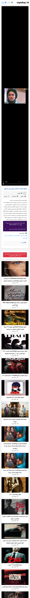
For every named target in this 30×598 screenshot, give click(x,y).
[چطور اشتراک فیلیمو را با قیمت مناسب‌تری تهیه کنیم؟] (15, 409)
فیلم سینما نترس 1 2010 (15, 494)
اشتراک (14, 196)
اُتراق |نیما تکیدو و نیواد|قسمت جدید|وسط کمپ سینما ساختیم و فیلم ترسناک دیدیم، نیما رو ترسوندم (15, 446)
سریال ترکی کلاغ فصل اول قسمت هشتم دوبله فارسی (15, 587)
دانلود (22, 196)
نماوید (19, 193)
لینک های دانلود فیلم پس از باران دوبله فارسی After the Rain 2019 (15, 224)
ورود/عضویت (12, 256)
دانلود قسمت (22, 235)
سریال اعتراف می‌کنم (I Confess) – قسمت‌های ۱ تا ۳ (15, 375)
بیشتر (6, 196)
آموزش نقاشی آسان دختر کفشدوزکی (15, 397)
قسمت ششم (7, 235)
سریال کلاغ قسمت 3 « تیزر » (15, 565)
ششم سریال (14, 235)
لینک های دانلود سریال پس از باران (17, 229)
